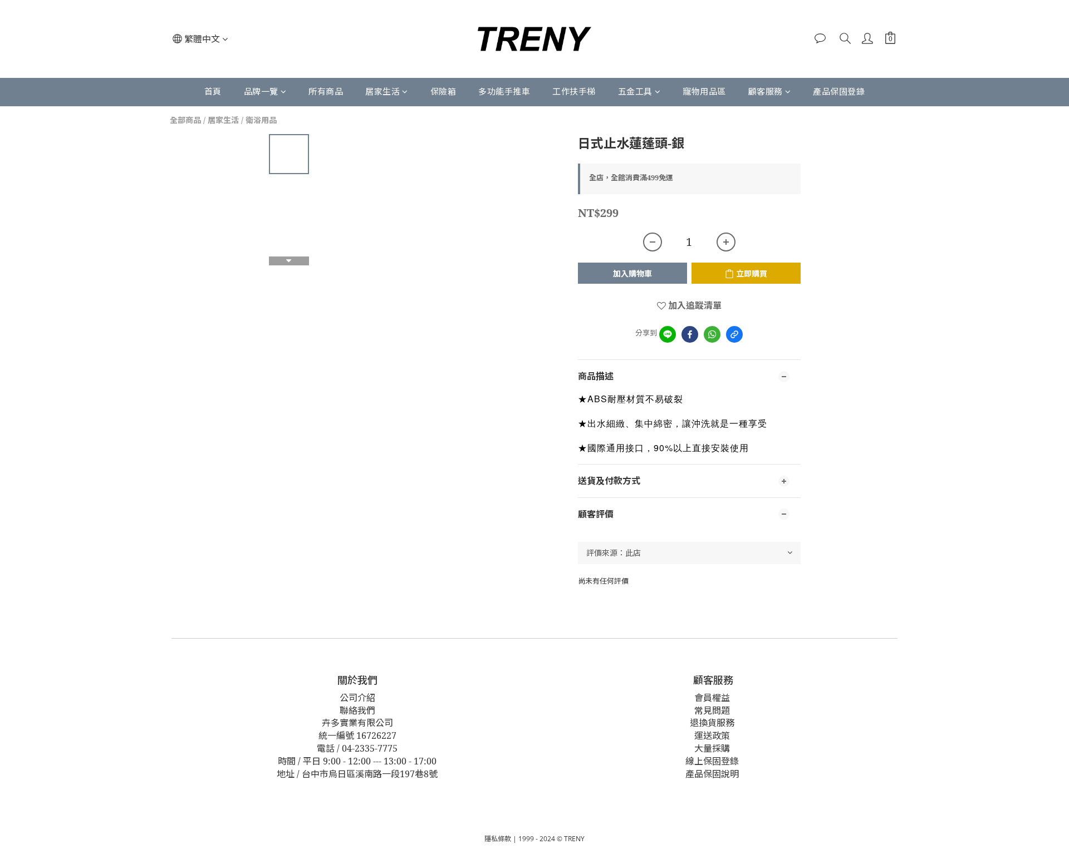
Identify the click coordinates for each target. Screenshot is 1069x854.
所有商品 (325, 91)
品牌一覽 (261, 91)
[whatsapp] (712, 334)
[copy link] (734, 334)
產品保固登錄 (839, 91)
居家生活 (382, 91)
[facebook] (689, 334)
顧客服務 (765, 91)
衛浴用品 (261, 120)
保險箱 (443, 91)
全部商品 (185, 120)
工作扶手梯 (574, 91)
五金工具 (635, 91)
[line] (667, 334)
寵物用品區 (704, 91)
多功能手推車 (504, 91)
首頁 (213, 91)
